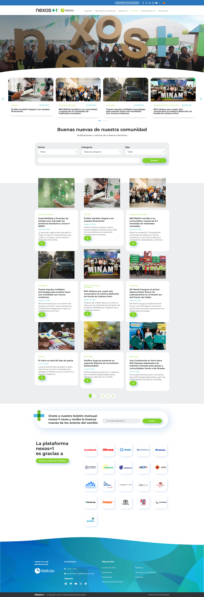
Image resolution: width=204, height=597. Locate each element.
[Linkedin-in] (150, 3)
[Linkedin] (85, 583)
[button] (201, 99)
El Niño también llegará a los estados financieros (30, 110)
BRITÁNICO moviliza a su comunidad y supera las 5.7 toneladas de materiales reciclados (78, 111)
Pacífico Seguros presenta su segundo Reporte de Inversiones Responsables (101, 363)
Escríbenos (163, 11)
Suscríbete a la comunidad (127, 3)
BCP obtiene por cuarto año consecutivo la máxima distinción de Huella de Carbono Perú (173, 111)
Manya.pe (165, 595)
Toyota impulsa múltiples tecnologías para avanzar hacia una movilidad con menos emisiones (125, 111)
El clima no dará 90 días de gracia (55, 360)
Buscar (154, 160)
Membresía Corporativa (105, 11)
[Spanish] (164, 2)
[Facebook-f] (143, 3)
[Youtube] (156, 3)
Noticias (134, 11)
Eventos (122, 11)
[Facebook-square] (65, 583)
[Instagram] (146, 3)
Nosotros (88, 11)
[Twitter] (70, 583)
